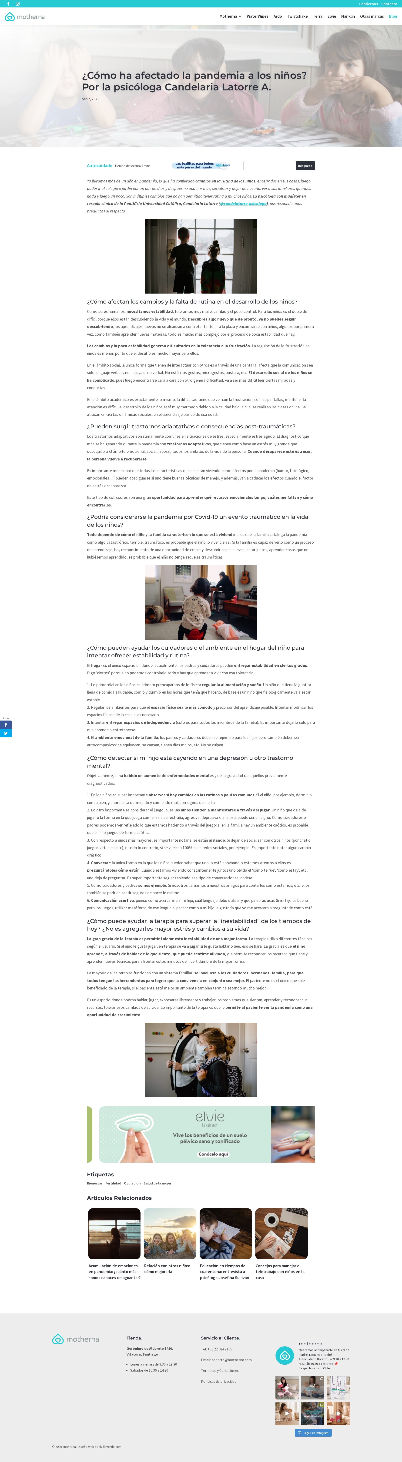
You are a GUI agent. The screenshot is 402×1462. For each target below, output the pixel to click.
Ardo (278, 16)
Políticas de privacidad (218, 1381)
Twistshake (297, 16)
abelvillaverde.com (108, 1447)
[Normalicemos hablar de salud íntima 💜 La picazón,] (338, 1387)
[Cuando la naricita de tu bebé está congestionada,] (287, 1413)
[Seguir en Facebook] (8, 3)
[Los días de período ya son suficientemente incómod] (338, 1413)
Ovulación (132, 1183)
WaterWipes (257, 16)
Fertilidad (113, 1183)
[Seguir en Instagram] (17, 3)
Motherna (228, 16)
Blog (393, 16)
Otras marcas (372, 16)
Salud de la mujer (157, 1183)
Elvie (332, 16)
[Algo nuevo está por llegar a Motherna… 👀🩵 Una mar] (312, 1387)
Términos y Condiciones (220, 1370)
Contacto (389, 3)
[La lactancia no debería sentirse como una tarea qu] (312, 1413)
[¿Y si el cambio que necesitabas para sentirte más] (287, 1387)
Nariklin (348, 16)
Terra (317, 16)
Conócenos (368, 3)
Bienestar (95, 1183)
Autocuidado (99, 165)
